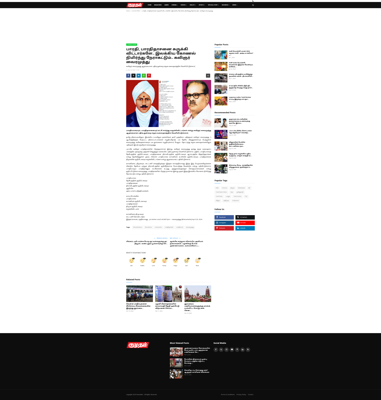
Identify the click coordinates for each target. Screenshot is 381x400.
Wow (197, 266)
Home (149, 5)
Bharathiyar (148, 227)
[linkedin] (242, 349)
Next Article (174, 238)
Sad (186, 266)
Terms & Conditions (228, 395)
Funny (164, 266)
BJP (249, 188)
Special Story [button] (213, 5)
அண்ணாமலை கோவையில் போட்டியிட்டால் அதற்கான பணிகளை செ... (197, 350)
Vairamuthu (158, 227)
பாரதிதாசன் (169, 227)
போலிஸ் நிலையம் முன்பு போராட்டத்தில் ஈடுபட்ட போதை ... (195, 361)
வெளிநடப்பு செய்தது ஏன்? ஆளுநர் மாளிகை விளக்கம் (196, 371)
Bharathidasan (137, 227)
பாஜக (228, 196)
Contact (250, 395)
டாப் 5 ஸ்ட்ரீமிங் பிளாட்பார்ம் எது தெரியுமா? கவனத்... (240, 132)
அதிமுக (226, 200)
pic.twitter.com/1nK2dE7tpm (159, 219)
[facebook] (216, 349)
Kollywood (235, 200)
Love (153, 266)
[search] (253, 5)
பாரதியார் (179, 227)
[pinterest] (237, 349)
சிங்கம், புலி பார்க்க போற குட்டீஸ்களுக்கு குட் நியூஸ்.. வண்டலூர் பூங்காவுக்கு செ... (146, 243)
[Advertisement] (190, 28)
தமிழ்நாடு (240, 192)
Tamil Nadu (219, 196)
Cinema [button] (173, 5)
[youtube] (232, 349)
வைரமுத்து (190, 227)
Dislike (142, 266)
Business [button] (225, 5)
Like (131, 266)
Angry (175, 266)
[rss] (248, 349)
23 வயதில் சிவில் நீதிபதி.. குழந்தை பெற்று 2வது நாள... (241, 87)
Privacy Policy (241, 395)
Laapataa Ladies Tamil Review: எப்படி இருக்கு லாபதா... (240, 98)
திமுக (232, 188)
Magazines (158, 5)
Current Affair (136, 11)
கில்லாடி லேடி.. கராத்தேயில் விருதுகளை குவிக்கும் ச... (241, 166)
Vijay (231, 192)
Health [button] (192, 5)
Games (166, 5)
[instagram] (226, 349)
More (234, 5)
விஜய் (218, 200)
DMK (217, 188)
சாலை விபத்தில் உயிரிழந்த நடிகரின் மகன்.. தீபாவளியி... (241, 75)
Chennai (224, 188)
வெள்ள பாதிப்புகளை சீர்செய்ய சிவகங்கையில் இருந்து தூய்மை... (138, 306)
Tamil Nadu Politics (221, 192)
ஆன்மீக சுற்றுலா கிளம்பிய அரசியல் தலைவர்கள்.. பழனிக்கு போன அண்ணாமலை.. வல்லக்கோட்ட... (186, 244)
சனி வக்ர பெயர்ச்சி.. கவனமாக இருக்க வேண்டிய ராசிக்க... (241, 65)
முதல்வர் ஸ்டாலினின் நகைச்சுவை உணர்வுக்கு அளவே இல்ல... (239, 121)
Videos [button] (183, 5)
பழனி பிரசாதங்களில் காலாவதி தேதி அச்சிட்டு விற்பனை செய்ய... (167, 306)
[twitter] (221, 349)
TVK (246, 196)
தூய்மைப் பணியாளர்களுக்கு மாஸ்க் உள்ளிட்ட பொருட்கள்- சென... (197, 307)
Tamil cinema (237, 196)
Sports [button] (201, 5)
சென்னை (241, 188)
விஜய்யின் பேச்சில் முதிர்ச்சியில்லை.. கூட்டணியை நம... (237, 144)
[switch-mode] (253, 1)
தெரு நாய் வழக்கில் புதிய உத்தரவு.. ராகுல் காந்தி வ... (240, 155)
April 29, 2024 (197, 219)
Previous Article (161, 238)
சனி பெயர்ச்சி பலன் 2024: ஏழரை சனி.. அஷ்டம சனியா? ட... (241, 53)
